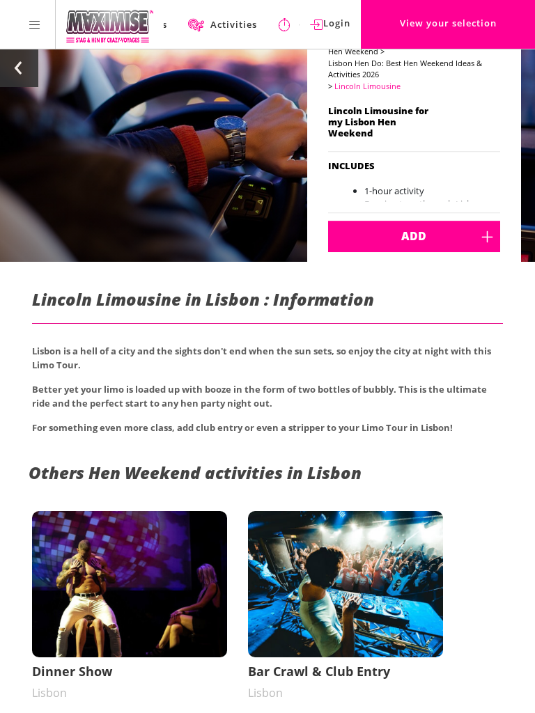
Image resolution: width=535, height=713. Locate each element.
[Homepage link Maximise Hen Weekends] (110, 24)
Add (413, 236)
